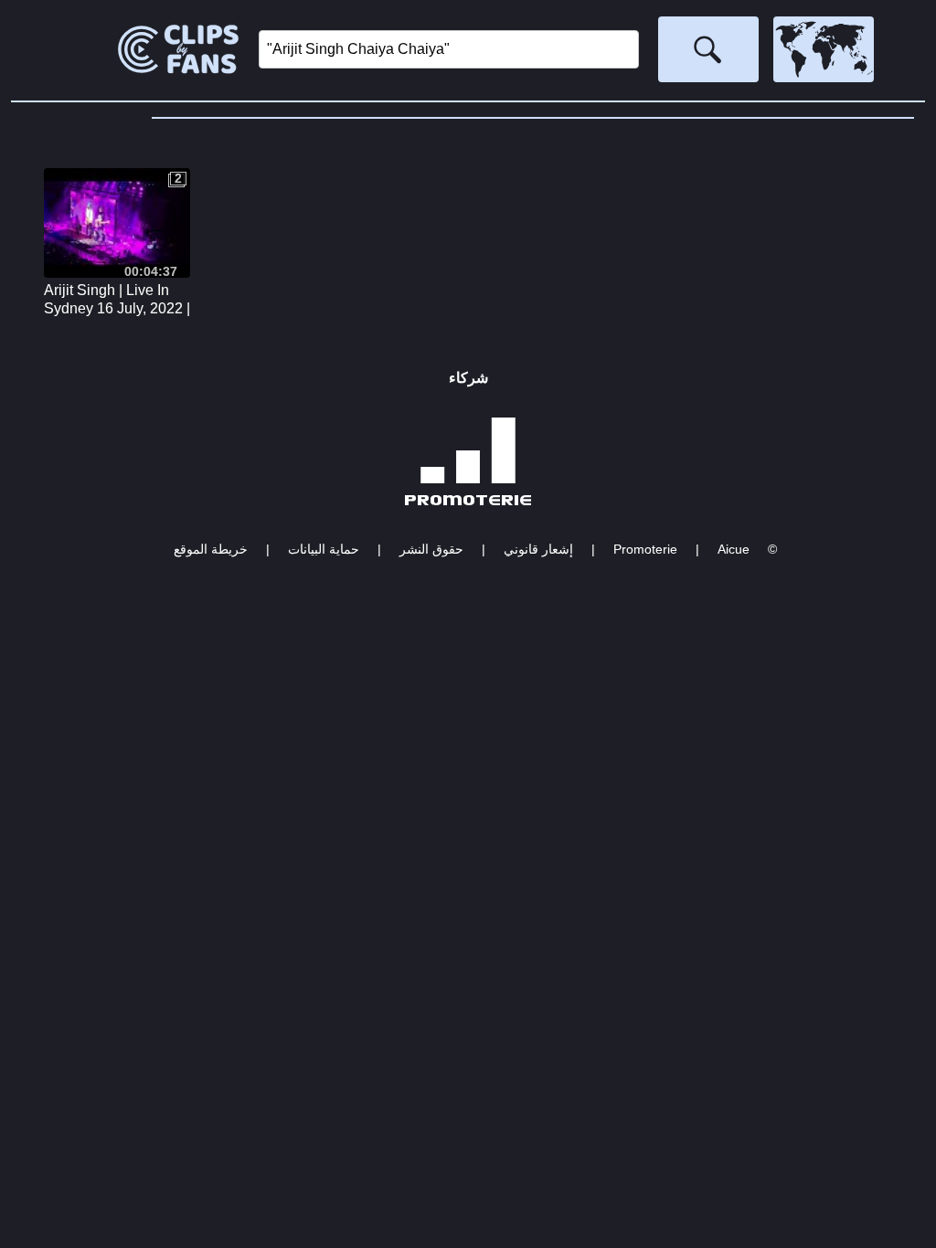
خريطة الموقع (211, 549)
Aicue (734, 549)
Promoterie (645, 549)
